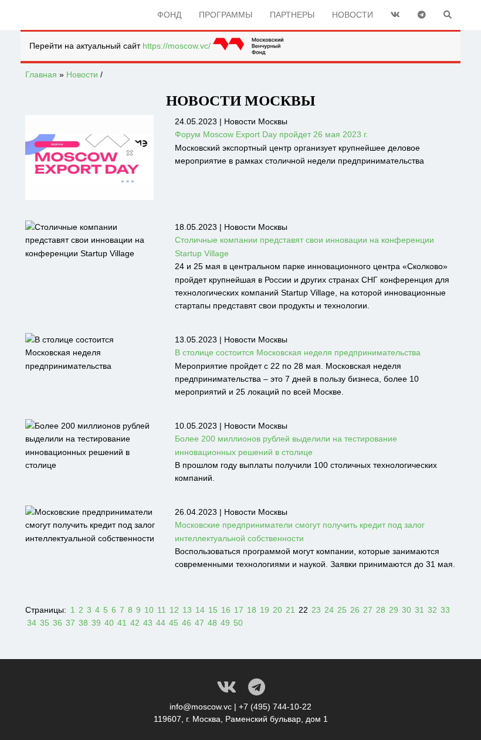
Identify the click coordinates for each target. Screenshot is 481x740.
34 (31, 622)
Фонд (169, 14)
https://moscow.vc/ (178, 45)
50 (238, 622)
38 (83, 622)
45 (173, 622)
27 (367, 610)
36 (57, 622)
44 (160, 622)
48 (212, 622)
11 (161, 610)
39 (96, 622)
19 (264, 610)
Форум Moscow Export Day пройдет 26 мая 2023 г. (271, 134)
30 (406, 610)
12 (174, 610)
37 (70, 622)
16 (226, 610)
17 (238, 610)
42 (135, 622)
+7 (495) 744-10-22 (275, 706)
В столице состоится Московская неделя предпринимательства (298, 352)
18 (251, 610)
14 (200, 610)
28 (380, 610)
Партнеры (292, 14)
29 (393, 610)
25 (342, 610)
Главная (41, 74)
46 (186, 622)
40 (109, 622)
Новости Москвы (255, 121)
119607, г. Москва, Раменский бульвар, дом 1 (241, 719)
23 (316, 610)
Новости (352, 14)
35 (44, 622)
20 (277, 610)
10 (149, 610)
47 (199, 622)
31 (419, 610)
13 (187, 610)
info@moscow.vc (201, 706)
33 (445, 610)
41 (122, 622)
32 (432, 610)
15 (213, 610)
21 (290, 610)
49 (225, 622)
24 (329, 610)
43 (148, 622)
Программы (225, 14)
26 (355, 610)
